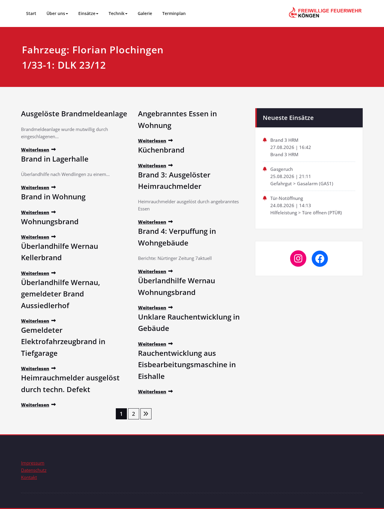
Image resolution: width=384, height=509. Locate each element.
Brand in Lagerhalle (54, 159)
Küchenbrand (161, 150)
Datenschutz (33, 470)
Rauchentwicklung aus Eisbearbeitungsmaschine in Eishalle (187, 364)
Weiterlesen (35, 150)
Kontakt (29, 477)
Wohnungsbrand (50, 221)
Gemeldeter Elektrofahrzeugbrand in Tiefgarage (63, 341)
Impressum (32, 463)
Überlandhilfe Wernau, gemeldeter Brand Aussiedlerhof (60, 293)
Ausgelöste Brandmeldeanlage (74, 113)
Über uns (55, 13)
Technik (116, 13)
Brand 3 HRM (284, 140)
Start (31, 13)
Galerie (145, 13)
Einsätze (86, 13)
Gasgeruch (281, 169)
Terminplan (174, 13)
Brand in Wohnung (53, 196)
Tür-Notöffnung (286, 198)
